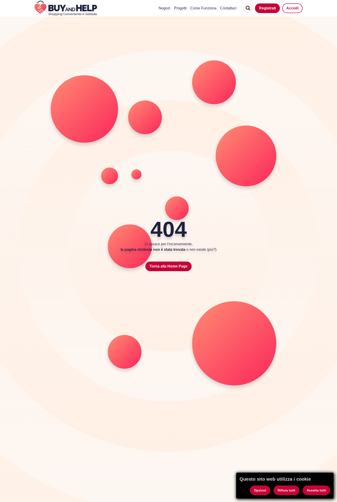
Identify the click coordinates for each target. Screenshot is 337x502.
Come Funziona (203, 8)
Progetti (180, 8)
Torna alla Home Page (168, 266)
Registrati (267, 8)
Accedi (292, 8)
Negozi (164, 8)
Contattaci (228, 8)
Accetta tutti (316, 490)
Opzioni (260, 490)
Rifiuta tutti (286, 490)
